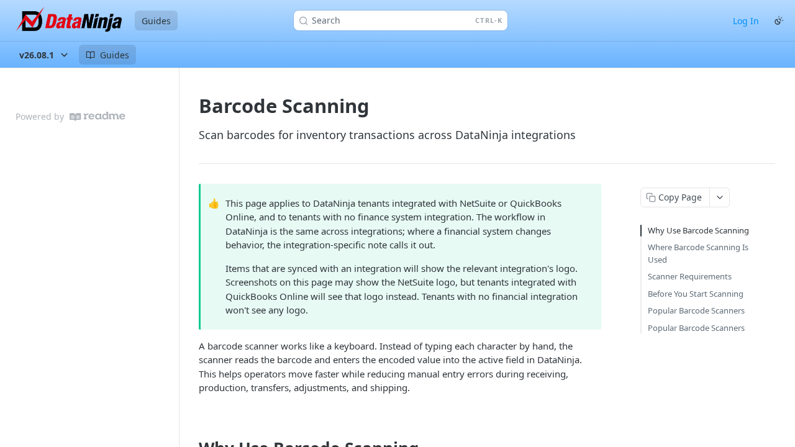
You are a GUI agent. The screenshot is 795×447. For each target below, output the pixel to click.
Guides (156, 21)
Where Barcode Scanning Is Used (698, 253)
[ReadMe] (97, 116)
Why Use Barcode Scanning (698, 230)
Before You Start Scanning (695, 293)
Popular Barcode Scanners (696, 310)
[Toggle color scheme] (779, 20)
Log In (746, 21)
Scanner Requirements (690, 276)
